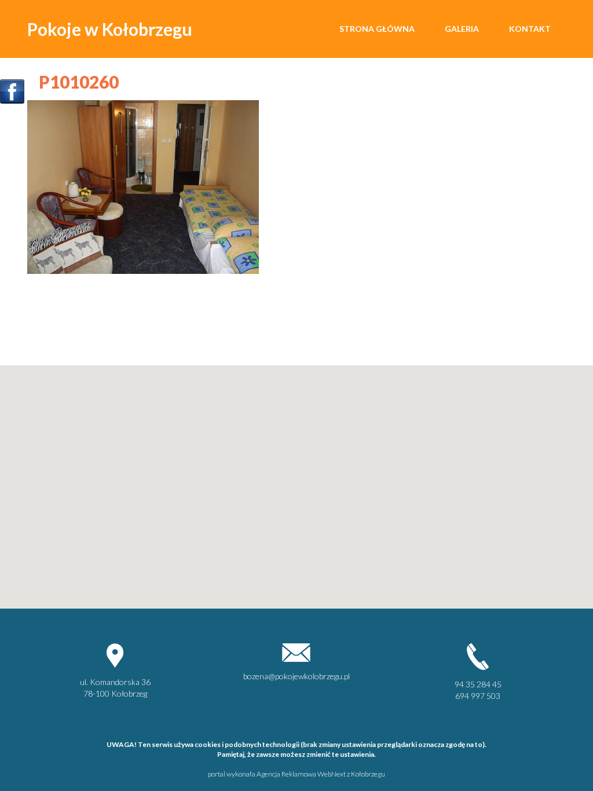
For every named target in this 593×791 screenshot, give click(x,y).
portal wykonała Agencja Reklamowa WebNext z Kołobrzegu (296, 774)
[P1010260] (143, 186)
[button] (115, 528)
